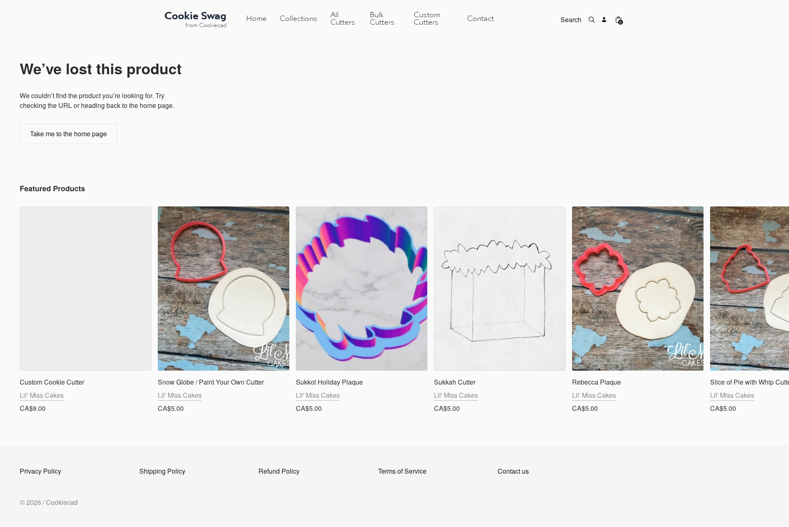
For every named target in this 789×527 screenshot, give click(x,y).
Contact (480, 19)
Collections (298, 19)
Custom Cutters (427, 19)
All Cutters (342, 19)
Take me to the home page (68, 133)
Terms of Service (402, 471)
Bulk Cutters (382, 19)
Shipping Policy (162, 471)
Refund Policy (279, 471)
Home (256, 19)
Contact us (513, 471)
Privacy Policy (40, 471)
